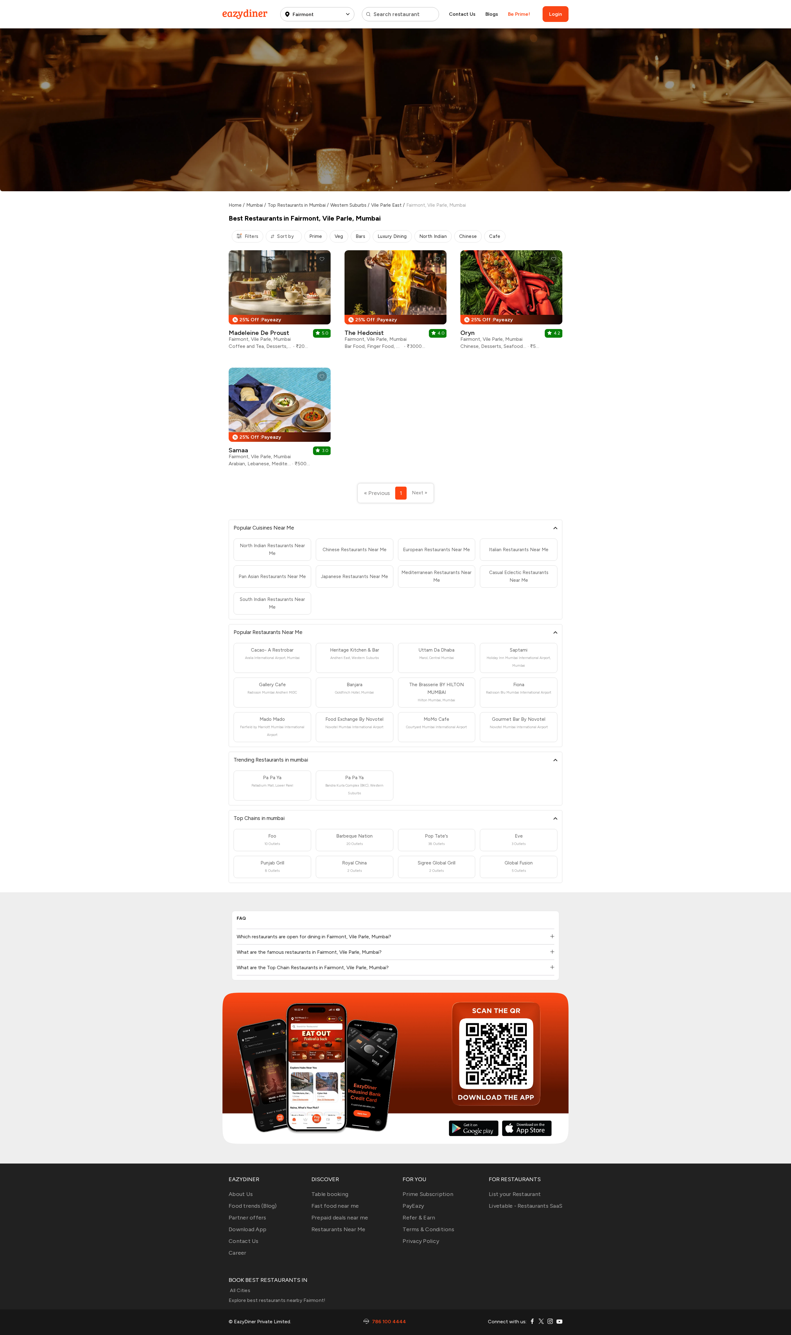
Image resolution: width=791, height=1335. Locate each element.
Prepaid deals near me (339, 1217)
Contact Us (462, 14)
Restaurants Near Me (338, 1229)
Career (238, 1252)
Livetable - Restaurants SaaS (525, 1205)
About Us (241, 1194)
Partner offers (247, 1217)
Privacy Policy (421, 1241)
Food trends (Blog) (253, 1205)
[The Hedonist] (395, 302)
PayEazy (413, 1205)
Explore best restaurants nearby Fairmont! (277, 1300)
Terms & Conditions (428, 1229)
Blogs (491, 14)
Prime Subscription (428, 1194)
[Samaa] (280, 419)
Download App (247, 1229)
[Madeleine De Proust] (280, 302)
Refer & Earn (419, 1217)
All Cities (239, 1290)
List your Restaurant (515, 1194)
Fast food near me (335, 1205)
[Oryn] (511, 302)
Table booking (329, 1194)
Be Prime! (519, 14)
